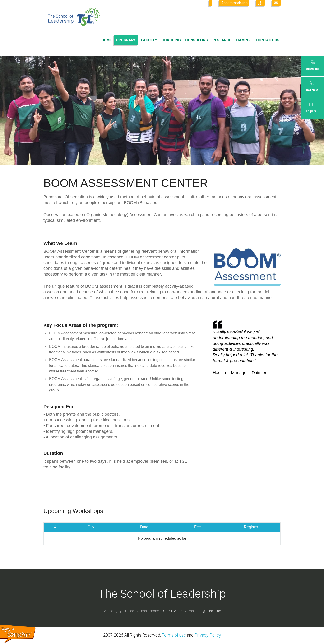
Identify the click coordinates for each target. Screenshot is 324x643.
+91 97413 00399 (173, 611)
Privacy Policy (207, 635)
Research (222, 40)
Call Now (312, 90)
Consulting (196, 40)
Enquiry (311, 111)
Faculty (149, 40)
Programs (126, 40)
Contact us (267, 40)
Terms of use (174, 635)
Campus (244, 40)
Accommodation (234, 3)
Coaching (171, 40)
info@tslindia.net (209, 611)
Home (106, 40)
